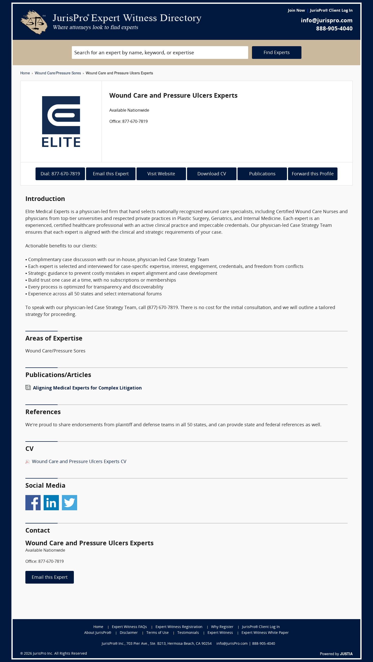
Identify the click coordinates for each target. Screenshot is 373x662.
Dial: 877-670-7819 (60, 174)
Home (25, 72)
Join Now (296, 11)
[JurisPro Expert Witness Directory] (111, 22)
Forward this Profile (313, 174)
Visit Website (161, 174)
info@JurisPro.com (232, 644)
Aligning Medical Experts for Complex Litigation (87, 388)
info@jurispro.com (327, 21)
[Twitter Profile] (69, 501)
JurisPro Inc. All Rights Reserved (60, 654)
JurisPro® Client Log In (331, 11)
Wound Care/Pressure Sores (58, 72)
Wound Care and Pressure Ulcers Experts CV (79, 462)
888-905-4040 (334, 29)
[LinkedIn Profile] (51, 501)
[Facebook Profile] (33, 501)
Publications (262, 174)
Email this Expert (111, 174)
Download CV (211, 174)
